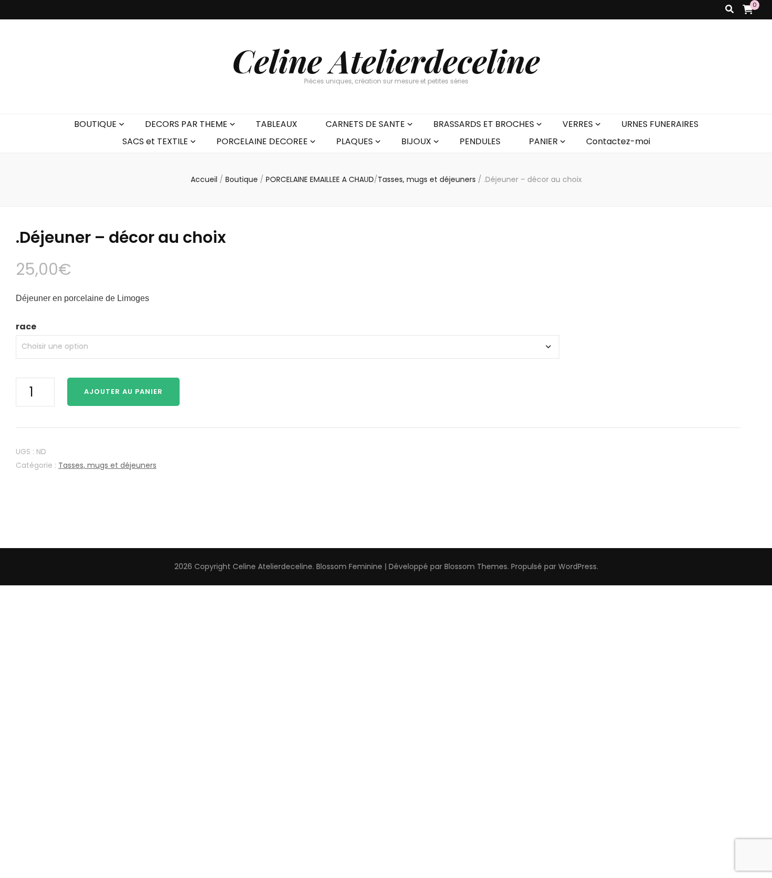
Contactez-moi (618, 141)
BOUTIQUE (95, 124)
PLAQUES (354, 141)
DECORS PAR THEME (186, 124)
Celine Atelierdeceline (386, 60)
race (26, 326)
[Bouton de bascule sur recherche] (729, 10)
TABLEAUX (276, 124)
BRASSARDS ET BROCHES (483, 124)
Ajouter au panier (123, 392)
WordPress (577, 566)
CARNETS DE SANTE (365, 124)
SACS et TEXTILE (155, 141)
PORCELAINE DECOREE (262, 141)
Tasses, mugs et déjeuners (107, 465)
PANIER (543, 141)
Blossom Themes (475, 566)
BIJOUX (416, 141)
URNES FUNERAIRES (659, 124)
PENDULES (480, 141)
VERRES (577, 124)
